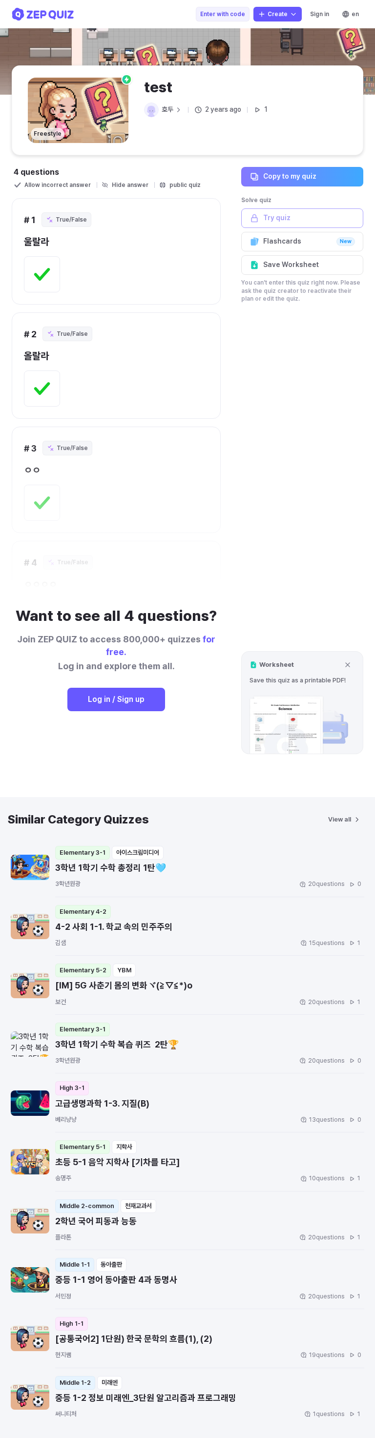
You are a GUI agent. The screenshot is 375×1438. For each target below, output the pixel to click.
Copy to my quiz (289, 176)
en (355, 14)
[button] (302, 702)
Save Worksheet (291, 264)
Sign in (319, 14)
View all (339, 819)
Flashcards (307, 241)
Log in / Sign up (116, 699)
